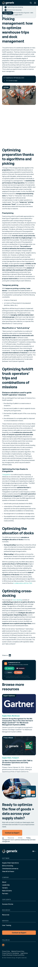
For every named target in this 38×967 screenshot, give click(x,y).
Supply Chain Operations (10, 863)
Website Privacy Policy (17, 951)
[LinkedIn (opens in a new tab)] (10, 655)
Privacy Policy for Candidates (10, 953)
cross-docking (17, 600)
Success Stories (7, 904)
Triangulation (6, 474)
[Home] (3, 838)
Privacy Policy (6, 951)
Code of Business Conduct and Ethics (13, 955)
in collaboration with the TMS (22, 583)
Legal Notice (24, 953)
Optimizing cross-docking (15, 7)
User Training (6, 925)
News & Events (7, 890)
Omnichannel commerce (10, 868)
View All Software (8, 871)
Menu (35, 2)
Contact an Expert (19, 933)
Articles (20, 838)
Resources (11, 838)
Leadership (6, 885)
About (4, 882)
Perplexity (21, 668)
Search (30, 2)
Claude (19, 672)
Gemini (10, 672)
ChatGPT (10, 668)
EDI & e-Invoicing (7, 866)
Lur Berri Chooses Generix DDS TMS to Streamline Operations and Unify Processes (17, 763)
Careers (5, 888)
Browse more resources (14, 10)
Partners (5, 893)
